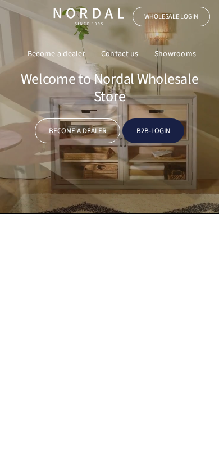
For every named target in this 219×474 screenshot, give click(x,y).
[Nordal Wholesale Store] (88, 16)
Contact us (120, 54)
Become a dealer (56, 54)
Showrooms (175, 54)
